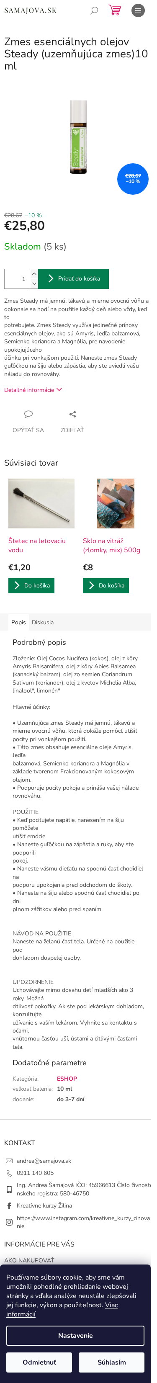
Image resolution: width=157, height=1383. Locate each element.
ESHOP (67, 1079)
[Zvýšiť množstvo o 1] (34, 274)
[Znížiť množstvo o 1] (34, 283)
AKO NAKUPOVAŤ (29, 1261)
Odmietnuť (39, 1362)
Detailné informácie (29, 390)
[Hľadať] (94, 10)
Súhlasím (112, 1362)
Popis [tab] (18, 622)
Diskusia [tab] (43, 622)
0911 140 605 (35, 1173)
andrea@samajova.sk (44, 1161)
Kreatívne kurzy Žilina (44, 1206)
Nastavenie (75, 1335)
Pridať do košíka (79, 279)
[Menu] (138, 10)
